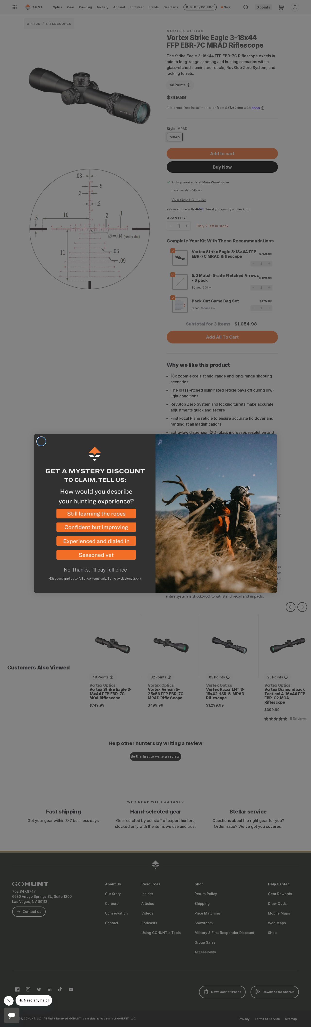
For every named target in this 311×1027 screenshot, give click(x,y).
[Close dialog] (41, 441)
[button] (95, 515)
